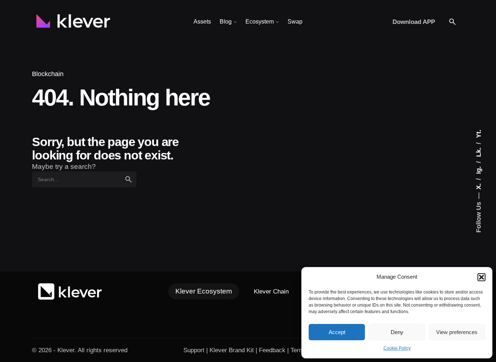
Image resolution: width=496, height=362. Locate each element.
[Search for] (84, 179)
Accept (337, 332)
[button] (481, 277)
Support (193, 350)
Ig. (478, 169)
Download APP (414, 21)
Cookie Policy (397, 348)
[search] (129, 179)
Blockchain (48, 74)
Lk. (478, 151)
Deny (397, 332)
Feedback (272, 350)
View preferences (456, 332)
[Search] (452, 21)
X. (478, 186)
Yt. (478, 134)
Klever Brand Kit (232, 350)
